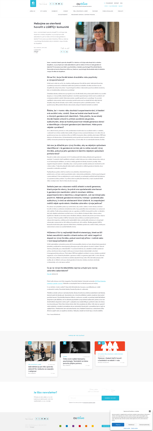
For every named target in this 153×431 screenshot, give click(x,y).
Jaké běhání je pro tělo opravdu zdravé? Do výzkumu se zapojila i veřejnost (40, 369)
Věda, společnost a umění (80, 11)
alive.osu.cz (35, 425)
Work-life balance (108, 11)
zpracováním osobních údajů (89, 402)
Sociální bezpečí (62, 14)
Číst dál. (49, 274)
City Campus (43, 11)
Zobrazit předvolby (144, 424)
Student (65, 11)
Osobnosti (55, 11)
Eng (121, 3)
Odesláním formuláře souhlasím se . (82, 402)
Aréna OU (32, 11)
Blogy (120, 6)
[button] (150, 411)
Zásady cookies (127, 428)
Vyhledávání (109, 3)
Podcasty (120, 11)
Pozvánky (95, 11)
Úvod (106, 6)
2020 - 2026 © (28, 425)
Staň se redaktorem (108, 426)
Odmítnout (131, 424)
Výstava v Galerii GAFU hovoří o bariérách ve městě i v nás (110, 359)
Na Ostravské (113, 6)
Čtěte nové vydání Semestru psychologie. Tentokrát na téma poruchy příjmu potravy (75, 361)
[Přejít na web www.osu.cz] (33, 3)
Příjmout (118, 424)
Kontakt (116, 3)
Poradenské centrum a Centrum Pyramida (83, 14)
